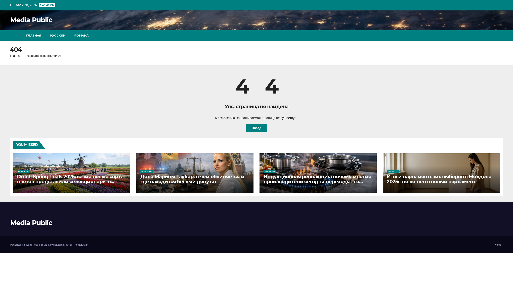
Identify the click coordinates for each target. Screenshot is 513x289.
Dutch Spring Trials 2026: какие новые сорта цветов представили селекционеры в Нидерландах (70, 181)
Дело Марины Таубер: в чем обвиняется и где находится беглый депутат (192, 179)
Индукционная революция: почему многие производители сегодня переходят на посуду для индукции (317, 181)
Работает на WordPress (24, 244)
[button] (492, 35)
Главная (33, 35)
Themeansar (80, 244)
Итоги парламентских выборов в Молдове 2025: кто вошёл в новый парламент (439, 179)
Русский (58, 35)
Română (81, 35)
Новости (23, 171)
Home (498, 244)
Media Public (31, 20)
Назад (256, 128)
